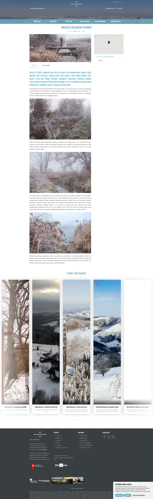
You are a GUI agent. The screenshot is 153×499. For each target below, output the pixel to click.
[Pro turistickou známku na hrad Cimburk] (137, 342)
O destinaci (59, 435)
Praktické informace (37, 8)
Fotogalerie (46, 65)
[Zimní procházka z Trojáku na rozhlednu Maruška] (46, 342)
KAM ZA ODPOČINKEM (100, 21)
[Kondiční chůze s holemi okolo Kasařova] (15, 342)
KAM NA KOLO (53, 21)
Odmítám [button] (127, 495)
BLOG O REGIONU (34, 439)
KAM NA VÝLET (37, 21)
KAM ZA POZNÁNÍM (84, 21)
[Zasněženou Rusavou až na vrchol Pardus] (107, 342)
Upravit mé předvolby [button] (139, 495)
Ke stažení (58, 440)
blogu (44, 449)
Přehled (34, 65)
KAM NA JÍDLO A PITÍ (116, 21)
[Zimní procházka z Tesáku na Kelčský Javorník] (76, 342)
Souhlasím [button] (119, 495)
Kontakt (58, 443)
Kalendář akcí (110, 8)
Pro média (58, 445)
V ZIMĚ (83, 31)
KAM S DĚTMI (68, 21)
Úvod (70, 31)
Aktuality (119, 8)
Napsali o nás (59, 438)
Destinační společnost (61, 447)
